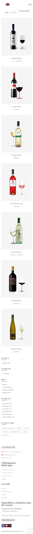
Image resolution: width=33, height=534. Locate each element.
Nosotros (4, 488)
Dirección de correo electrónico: (12, 509)
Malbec (19, 428)
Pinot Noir (5, 432)
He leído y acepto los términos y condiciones (16, 515)
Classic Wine (5, 403)
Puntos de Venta (6, 491)
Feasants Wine (16, 106)
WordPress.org (6, 392)
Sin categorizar (6, 414)
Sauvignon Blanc (15, 432)
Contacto (4, 479)
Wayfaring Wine (16, 300)
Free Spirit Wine (16, 155)
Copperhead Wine (16, 58)
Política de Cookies (7, 473)
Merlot (26, 428)
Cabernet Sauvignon (8, 428)
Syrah (25, 432)
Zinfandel (5, 435)
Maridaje (4, 498)
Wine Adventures (16, 349)
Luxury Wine (5, 409)
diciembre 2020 (6, 363)
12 (10, 12)
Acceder (4, 384)
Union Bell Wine (16, 252)
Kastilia (22, 531)
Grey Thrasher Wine (16, 203)
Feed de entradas (7, 387)
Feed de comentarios (8, 390)
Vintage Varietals (6, 417)
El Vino (3, 494)
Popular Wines (6, 411)
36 (15, 12)
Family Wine (5, 406)
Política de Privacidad (8, 470)
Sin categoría (5, 373)
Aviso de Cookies (7, 476)
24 (12, 12)
